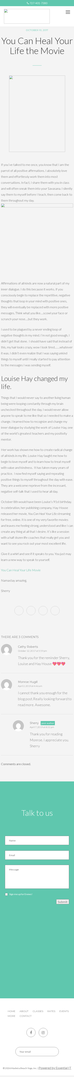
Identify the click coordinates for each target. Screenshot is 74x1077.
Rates (51, 1011)
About (24, 1011)
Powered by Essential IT (55, 1068)
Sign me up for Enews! (21, 894)
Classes (38, 1011)
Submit (62, 902)
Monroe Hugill (27, 682)
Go (52, 1051)
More (11, 1015)
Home (11, 1011)
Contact (26, 1015)
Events (64, 1011)
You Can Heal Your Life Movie (21, 570)
